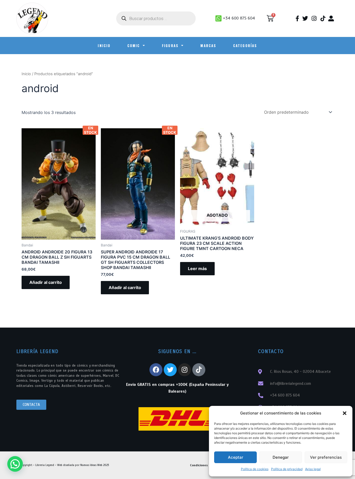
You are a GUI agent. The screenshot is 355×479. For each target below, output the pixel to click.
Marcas (208, 45)
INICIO (104, 45)
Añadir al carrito (45, 282)
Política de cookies (254, 469)
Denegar (281, 457)
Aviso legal (313, 469)
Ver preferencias (326, 457)
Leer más (197, 268)
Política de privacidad (287, 469)
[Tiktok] (198, 369)
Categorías (245, 45)
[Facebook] (155, 369)
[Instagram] (184, 369)
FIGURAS (170, 45)
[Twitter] (170, 369)
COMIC (133, 45)
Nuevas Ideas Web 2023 (94, 465)
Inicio (26, 74)
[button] (344, 413)
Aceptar (235, 457)
